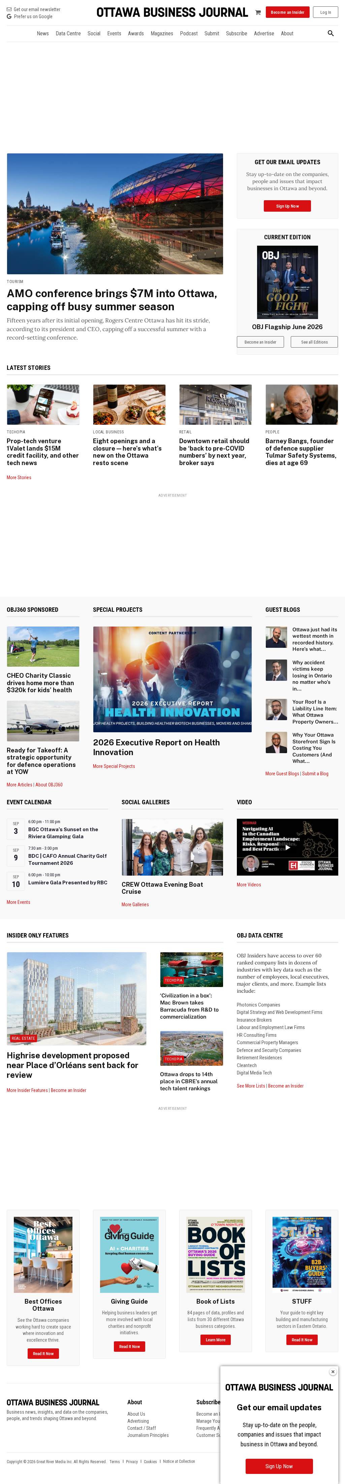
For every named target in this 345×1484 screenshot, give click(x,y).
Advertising (138, 1421)
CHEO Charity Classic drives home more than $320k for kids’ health (40, 683)
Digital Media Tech (254, 1073)
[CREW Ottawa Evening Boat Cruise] (172, 847)
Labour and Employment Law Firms (271, 1027)
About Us (136, 1414)
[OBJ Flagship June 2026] (287, 282)
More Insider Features (27, 1090)
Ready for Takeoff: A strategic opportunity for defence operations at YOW (41, 761)
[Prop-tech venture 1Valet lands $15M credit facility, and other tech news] (43, 404)
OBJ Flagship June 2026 (287, 326)
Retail (185, 432)
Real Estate (23, 1038)
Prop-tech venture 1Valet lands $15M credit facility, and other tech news (43, 451)
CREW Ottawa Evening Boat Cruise (162, 888)
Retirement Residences (259, 1058)
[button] (330, 33)
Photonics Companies (258, 1005)
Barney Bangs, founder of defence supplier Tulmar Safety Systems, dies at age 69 (301, 451)
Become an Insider (68, 1090)
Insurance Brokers (254, 1020)
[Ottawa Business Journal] (172, 12)
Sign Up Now (279, 1466)
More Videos (249, 884)
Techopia (16, 432)
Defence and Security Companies (269, 1050)
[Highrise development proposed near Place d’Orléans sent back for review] (77, 999)
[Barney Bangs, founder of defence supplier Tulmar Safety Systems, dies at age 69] (301, 404)
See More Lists (251, 1086)
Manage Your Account (217, 1421)
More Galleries (135, 904)
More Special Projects (114, 766)
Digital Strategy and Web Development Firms (279, 1012)
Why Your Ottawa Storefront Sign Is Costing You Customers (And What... (314, 748)
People (272, 432)
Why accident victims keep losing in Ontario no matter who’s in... (312, 676)
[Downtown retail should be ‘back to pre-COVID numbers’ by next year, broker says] (215, 404)
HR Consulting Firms (257, 1035)
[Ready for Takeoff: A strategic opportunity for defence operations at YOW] (43, 721)
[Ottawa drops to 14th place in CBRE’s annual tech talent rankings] (191, 1048)
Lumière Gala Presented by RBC (67, 882)
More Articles (19, 784)
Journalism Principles (148, 1435)
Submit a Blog (315, 773)
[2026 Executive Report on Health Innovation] (172, 679)
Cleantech (247, 1065)
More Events (18, 902)
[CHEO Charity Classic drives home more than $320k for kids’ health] (43, 646)
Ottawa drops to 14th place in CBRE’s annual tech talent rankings (189, 1081)
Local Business (108, 432)
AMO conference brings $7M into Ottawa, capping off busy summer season (112, 299)
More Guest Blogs (282, 773)
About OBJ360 (49, 784)
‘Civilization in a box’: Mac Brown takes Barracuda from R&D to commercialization (189, 1006)
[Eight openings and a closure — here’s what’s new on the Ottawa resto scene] (129, 404)
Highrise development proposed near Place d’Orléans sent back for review (72, 1065)
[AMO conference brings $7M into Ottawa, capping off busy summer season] (115, 214)
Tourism (15, 282)
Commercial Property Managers (267, 1042)
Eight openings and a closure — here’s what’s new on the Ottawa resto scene (127, 451)
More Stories (19, 477)
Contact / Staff (141, 1428)
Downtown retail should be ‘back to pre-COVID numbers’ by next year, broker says (214, 451)
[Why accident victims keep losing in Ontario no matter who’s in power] (276, 670)
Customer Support (213, 1435)
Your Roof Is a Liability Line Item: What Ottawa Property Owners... (315, 712)
